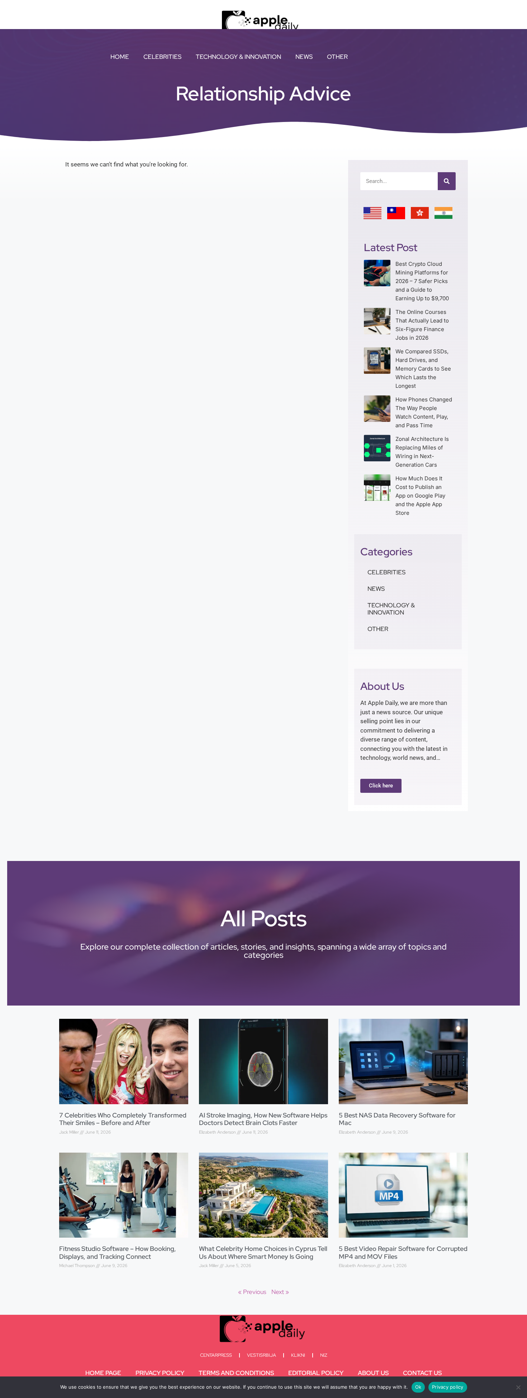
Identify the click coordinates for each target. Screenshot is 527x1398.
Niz (323, 1355)
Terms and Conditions (236, 1373)
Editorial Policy (315, 1373)
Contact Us (422, 1373)
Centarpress (216, 1355)
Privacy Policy (160, 1373)
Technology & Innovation (238, 57)
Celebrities (162, 57)
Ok (418, 1387)
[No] (518, 1387)
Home (119, 57)
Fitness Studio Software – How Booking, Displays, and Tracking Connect (117, 1252)
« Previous (252, 1292)
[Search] (447, 181)
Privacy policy (448, 1387)
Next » (280, 1292)
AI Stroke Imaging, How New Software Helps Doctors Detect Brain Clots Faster (263, 1119)
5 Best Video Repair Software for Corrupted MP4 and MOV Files (403, 1252)
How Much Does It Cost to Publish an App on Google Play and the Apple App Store (420, 495)
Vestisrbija (261, 1355)
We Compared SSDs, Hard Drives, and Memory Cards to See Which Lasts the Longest (423, 368)
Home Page (103, 1373)
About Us (373, 1373)
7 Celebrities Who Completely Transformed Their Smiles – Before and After (122, 1119)
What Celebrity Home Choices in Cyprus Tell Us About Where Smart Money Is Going (263, 1252)
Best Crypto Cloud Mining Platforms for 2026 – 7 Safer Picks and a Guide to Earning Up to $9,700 (422, 281)
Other (337, 57)
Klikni (298, 1355)
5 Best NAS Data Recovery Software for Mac (397, 1119)
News (304, 57)
